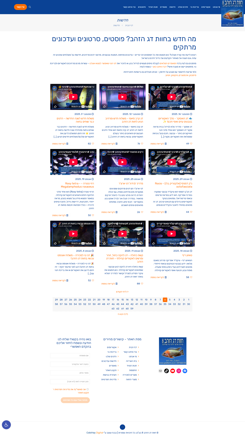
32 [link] (179, 304)
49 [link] (98, 304)
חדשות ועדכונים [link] (109, 361)
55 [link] (70, 304)
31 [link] (184, 304)
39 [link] (146, 304)
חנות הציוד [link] (132, 365)
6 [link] (165, 299)
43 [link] (127, 304)
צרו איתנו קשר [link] (130, 351)
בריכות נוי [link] (112, 351)
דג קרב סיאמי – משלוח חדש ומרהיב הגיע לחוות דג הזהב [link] (124, 120)
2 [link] (184, 299)
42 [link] (132, 304)
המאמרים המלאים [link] (168, 63)
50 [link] (94, 304)
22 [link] (89, 299)
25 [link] (75, 299)
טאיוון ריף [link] (187, 255)
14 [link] (127, 299)
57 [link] (61, 304)
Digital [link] (99, 432)
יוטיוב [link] (168, 75)
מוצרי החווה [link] (131, 379)
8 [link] (155, 299)
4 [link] (174, 299)
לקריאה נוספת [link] (157, 143)
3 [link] (179, 299)
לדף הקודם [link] (121, 291)
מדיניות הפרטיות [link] (109, 379)
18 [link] (108, 299)
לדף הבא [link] (123, 314)
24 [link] (80, 299)
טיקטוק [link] (174, 75)
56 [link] (65, 304)
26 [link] (70, 299)
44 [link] (122, 304)
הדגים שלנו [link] (111, 356)
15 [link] (122, 299)
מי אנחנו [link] (133, 356)
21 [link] (94, 299)
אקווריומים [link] (112, 347)
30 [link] (188, 304)
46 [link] (113, 304)
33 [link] (174, 304)
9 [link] (151, 299)
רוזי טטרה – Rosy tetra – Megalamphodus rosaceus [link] (77, 185)
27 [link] (66, 299)
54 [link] (75, 304)
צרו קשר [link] (20, 6)
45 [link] (117, 304)
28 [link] (61, 299)
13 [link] (132, 299)
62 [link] (117, 308)
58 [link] (56, 304)
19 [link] (103, 299)
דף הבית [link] (129, 25)
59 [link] (132, 308)
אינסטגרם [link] (183, 75)
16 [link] (118, 299)
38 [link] (150, 304)
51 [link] (89, 304)
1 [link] (188, 299)
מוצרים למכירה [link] (130, 374)
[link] (6, 424)
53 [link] (80, 304)
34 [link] (169, 304)
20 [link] (98, 299)
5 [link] (169, 299)
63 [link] (113, 308)
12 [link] (137, 299)
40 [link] (141, 304)
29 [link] (56, 299)
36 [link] (160, 304)
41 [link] (136, 304)
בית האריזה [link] (131, 361)
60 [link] (127, 308)
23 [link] (84, 299)
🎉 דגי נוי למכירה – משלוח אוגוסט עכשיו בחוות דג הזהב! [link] (75, 257)
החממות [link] (133, 370)
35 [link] (165, 304)
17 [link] (113, 299)
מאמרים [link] (113, 365)
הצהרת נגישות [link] (110, 374)
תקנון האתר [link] (111, 370)
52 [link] (84, 304)
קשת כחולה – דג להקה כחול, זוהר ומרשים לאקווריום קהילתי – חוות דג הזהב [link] (124, 258)
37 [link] (155, 304)
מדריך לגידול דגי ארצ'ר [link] (131, 183)
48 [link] (103, 304)
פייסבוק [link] (192, 75)
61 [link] (122, 308)
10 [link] (146, 299)
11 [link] (141, 299)
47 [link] (108, 304)
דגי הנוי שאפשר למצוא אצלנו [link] (102, 63)
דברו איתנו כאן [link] (160, 66)
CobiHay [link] (91, 432)
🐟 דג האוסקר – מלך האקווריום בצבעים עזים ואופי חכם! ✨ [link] (175, 120)
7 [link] (160, 299)
